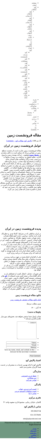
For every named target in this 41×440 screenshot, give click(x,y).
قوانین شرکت (31, 380)
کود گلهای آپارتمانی (29, 20)
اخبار (34, 117)
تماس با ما (32, 393)
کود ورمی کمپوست (24, 54)
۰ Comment (10, 141)
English (33, 129)
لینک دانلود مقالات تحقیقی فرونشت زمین (25, 300)
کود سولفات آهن (24, 61)
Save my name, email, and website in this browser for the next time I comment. (20, 351)
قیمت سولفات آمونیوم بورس (25, 391)
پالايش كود (28, 141)
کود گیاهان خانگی (29, 26)
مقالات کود (19, 141)
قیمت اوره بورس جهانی (27, 389)
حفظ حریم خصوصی (28, 376)
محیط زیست (34, 155)
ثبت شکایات (31, 378)
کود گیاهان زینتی (29, 33)
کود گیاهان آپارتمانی (29, 14)
